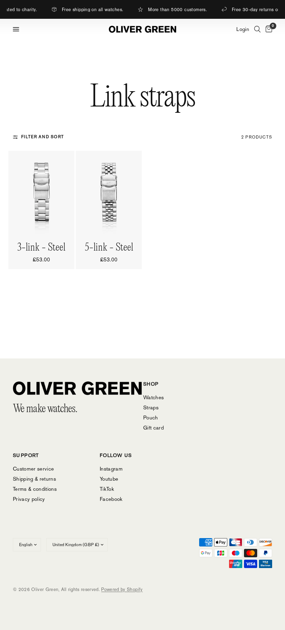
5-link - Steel (109, 247)
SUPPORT (26, 455)
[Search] (257, 29)
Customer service (33, 469)
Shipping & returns (34, 479)
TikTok (107, 489)
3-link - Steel (41, 247)
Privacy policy (29, 499)
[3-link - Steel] (41, 192)
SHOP (151, 383)
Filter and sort (42, 136)
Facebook (111, 499)
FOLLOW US (116, 455)
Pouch (150, 417)
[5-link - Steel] (109, 192)
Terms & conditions (35, 489)
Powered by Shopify (121, 589)
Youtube (109, 479)
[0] (267, 29)
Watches (153, 397)
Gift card (153, 428)
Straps (150, 407)
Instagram (111, 469)
